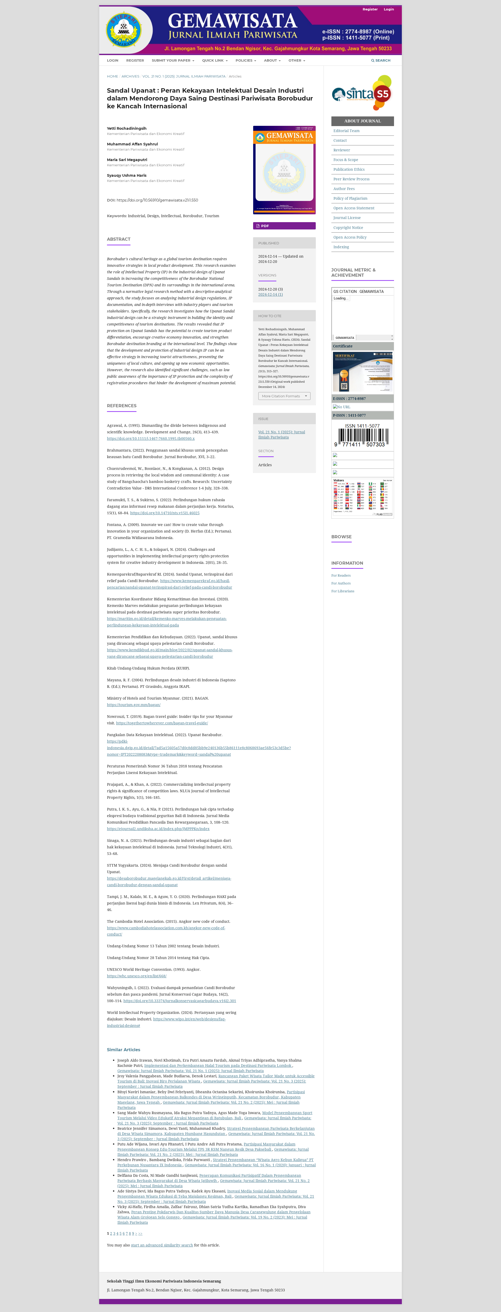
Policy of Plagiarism (350, 198)
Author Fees (344, 188)
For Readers (341, 575)
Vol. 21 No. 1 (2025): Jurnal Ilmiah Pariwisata (183, 76)
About (271, 60)
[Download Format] (335, 455)
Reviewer (341, 149)
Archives (130, 76)
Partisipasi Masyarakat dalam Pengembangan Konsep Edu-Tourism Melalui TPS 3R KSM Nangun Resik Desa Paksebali (206, 1147)
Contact (340, 140)
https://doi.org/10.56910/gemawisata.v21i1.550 (157, 200)
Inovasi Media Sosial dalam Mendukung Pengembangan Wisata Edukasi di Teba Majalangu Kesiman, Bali (207, 1194)
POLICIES (244, 60)
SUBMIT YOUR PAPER (172, 60)
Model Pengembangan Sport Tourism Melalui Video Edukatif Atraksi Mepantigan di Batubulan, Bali (214, 1115)
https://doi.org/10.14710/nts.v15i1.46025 (165, 512)
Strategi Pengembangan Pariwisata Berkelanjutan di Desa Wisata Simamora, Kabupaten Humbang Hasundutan (216, 1131)
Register (135, 60)
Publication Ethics (349, 169)
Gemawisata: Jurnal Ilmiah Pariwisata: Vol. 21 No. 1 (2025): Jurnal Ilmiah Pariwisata (190, 1070)
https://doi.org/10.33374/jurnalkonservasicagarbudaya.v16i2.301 (179, 1000)
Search (382, 60)
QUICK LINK (213, 60)
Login (112, 60)
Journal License (347, 217)
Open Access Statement (353, 207)
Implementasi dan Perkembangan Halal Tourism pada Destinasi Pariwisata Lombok (218, 1065)
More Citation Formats (281, 396)
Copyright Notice (348, 227)
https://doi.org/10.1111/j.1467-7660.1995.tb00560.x (151, 438)
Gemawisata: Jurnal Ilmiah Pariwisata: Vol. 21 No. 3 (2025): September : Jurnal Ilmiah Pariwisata (214, 1120)
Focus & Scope (345, 159)
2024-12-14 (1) (270, 294)
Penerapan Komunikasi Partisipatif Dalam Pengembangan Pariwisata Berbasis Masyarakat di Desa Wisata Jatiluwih (209, 1178)
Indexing (341, 246)
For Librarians (342, 591)
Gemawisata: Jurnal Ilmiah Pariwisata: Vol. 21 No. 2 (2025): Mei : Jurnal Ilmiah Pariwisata (213, 1152)
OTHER (295, 60)
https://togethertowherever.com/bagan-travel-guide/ (162, 722)
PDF (264, 226)
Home (112, 76)
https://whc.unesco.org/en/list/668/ (136, 975)
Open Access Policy (350, 237)
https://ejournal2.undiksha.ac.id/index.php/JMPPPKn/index (158, 828)
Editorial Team (346, 130)
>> (140, 1233)
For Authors (341, 583)
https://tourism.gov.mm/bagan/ (133, 704)
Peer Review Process (351, 178)
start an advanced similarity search (162, 1245)
